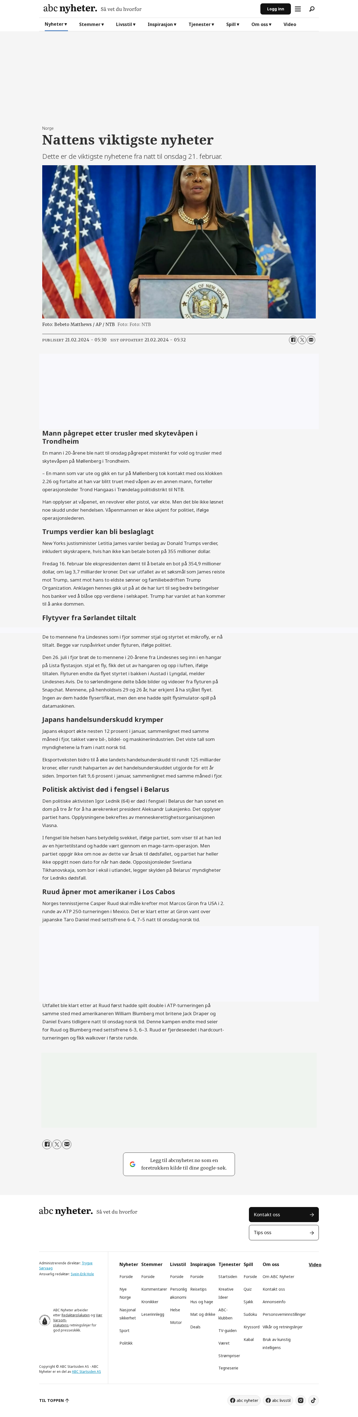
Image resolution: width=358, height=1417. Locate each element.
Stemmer (89, 24)
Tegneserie (228, 1368)
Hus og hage (201, 1301)
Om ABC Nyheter (278, 1276)
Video (290, 24)
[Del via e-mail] (311, 340)
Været (224, 1343)
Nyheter (54, 24)
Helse (175, 1309)
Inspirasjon (160, 24)
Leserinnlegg (152, 1314)
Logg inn (275, 8)
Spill (231, 24)
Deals (195, 1326)
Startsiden (227, 1276)
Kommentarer (154, 1289)
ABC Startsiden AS (86, 1371)
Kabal (249, 1339)
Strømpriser (229, 1355)
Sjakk (248, 1301)
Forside (126, 1276)
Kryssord (252, 1326)
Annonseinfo (274, 1301)
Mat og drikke (202, 1314)
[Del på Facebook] (293, 340)
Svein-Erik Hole (82, 1274)
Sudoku (250, 1314)
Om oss (259, 24)
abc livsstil (281, 1400)
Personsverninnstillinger (284, 1314)
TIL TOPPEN (51, 1400)
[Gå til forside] (150, 8)
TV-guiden (227, 1330)
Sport (124, 1330)
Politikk (126, 1343)
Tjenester (200, 24)
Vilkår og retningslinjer (283, 1326)
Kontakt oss (267, 1214)
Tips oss (262, 1232)
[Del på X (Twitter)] (302, 340)
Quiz (248, 1289)
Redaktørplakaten (76, 1315)
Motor (176, 1322)
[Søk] (312, 9)
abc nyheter (247, 1400)
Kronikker (149, 1301)
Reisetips (198, 1289)
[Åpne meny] (298, 9)
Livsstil (124, 24)
